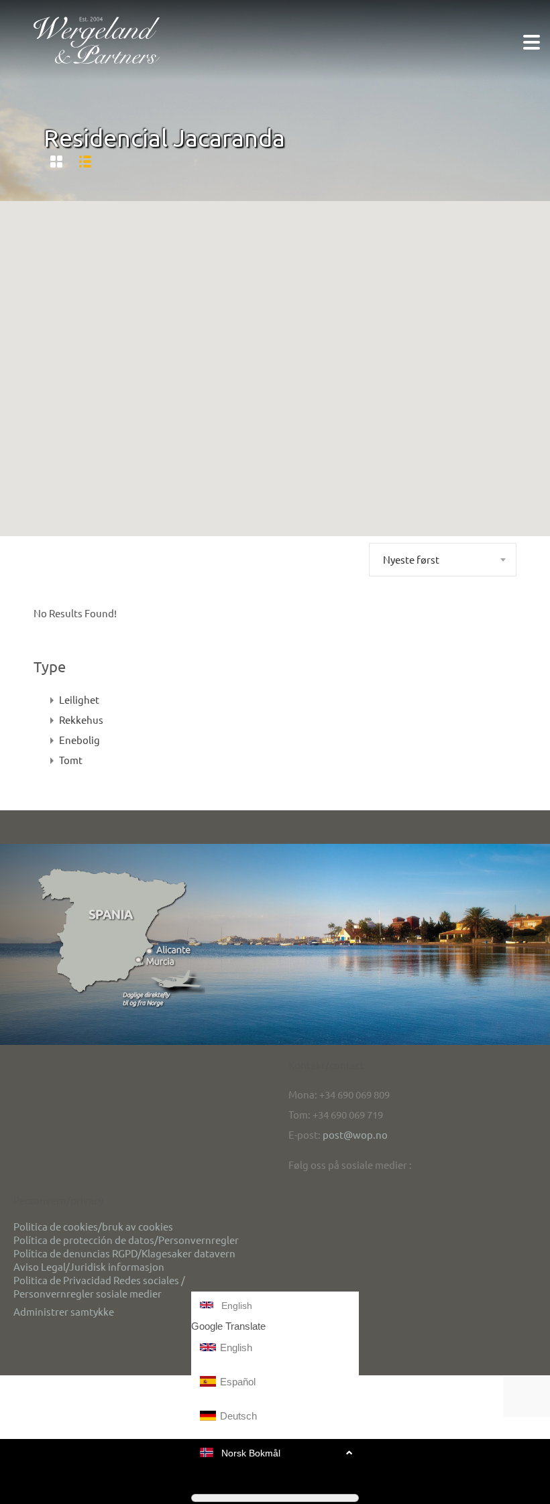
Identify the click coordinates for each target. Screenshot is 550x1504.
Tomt (70, 759)
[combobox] (442, 559)
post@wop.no (355, 1134)
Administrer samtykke (63, 1311)
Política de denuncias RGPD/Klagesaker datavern (124, 1253)
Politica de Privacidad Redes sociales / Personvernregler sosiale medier (99, 1286)
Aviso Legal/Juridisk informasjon (88, 1266)
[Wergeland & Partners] (97, 39)
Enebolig (79, 739)
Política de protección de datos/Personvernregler (126, 1239)
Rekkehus (81, 719)
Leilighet (79, 699)
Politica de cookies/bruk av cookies (93, 1226)
